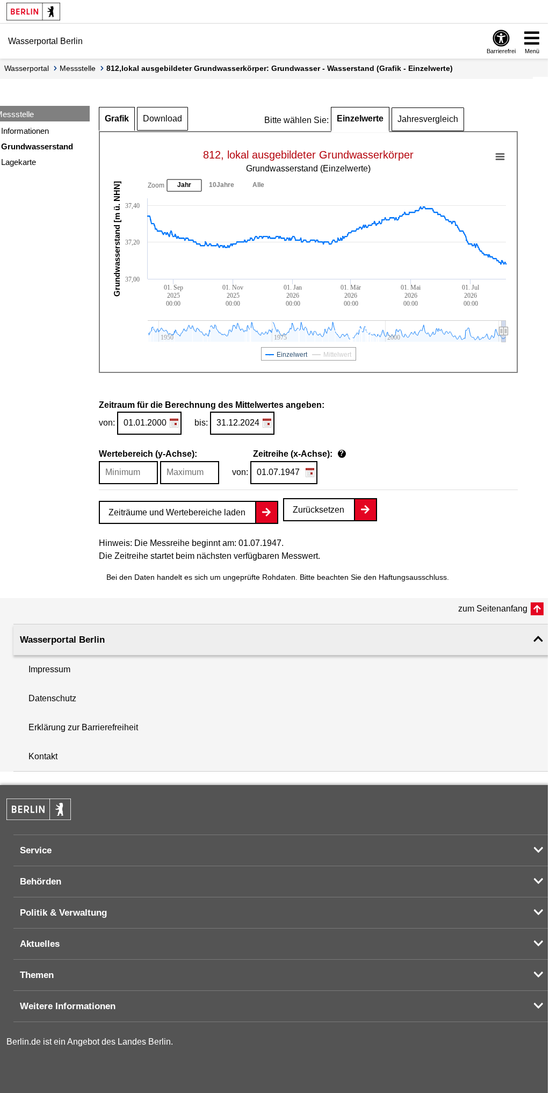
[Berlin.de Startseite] (33, 11)
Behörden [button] (40, 881)
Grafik (117, 118)
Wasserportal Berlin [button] (62, 640)
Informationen (25, 130)
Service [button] (36, 850)
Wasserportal (26, 68)
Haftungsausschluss (413, 577)
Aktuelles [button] (40, 944)
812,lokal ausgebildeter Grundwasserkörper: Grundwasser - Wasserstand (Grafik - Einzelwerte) (279, 68)
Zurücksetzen (318, 509)
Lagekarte (18, 162)
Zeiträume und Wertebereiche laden (176, 512)
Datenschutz (52, 698)
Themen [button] (37, 975)
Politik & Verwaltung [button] (63, 913)
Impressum (49, 669)
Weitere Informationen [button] (67, 1006)
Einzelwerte (360, 118)
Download (162, 118)
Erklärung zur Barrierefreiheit (83, 727)
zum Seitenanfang (492, 608)
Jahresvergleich (427, 119)
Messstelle (78, 68)
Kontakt (42, 756)
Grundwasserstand (37, 146)
